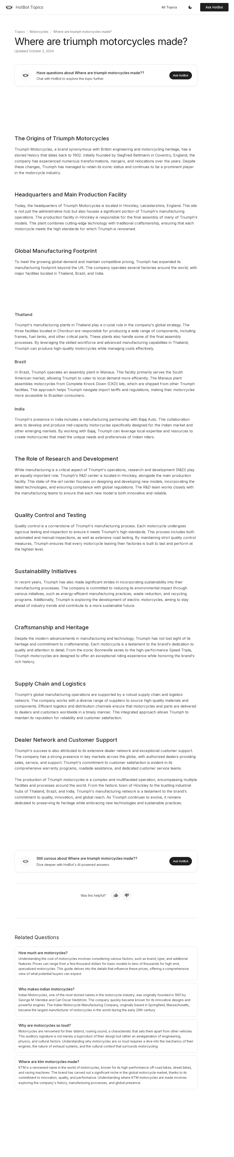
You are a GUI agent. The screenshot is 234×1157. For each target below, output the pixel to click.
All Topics (169, 7)
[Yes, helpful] (115, 895)
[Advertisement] (106, 107)
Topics (20, 32)
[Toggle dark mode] (190, 7)
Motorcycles (39, 32)
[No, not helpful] (126, 895)
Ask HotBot (214, 7)
